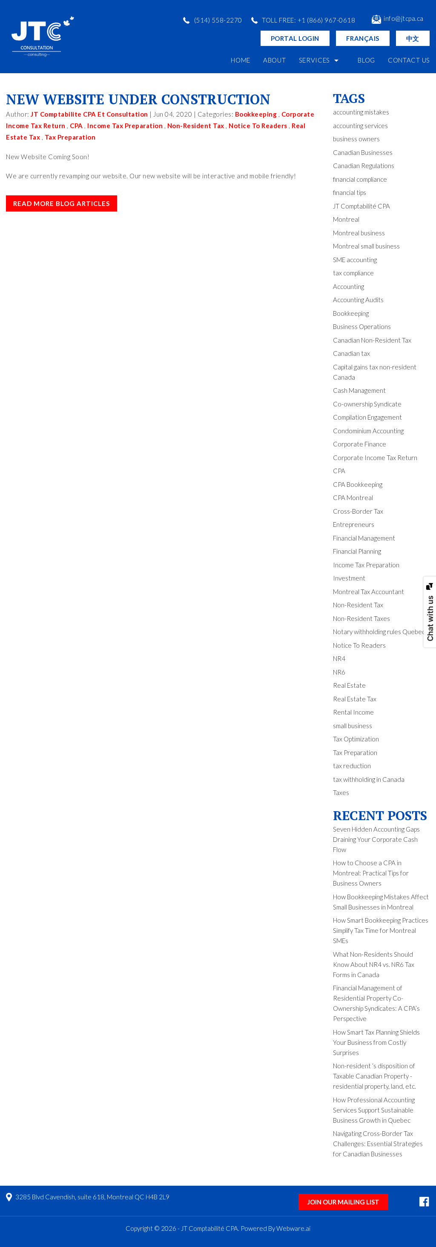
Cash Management (359, 390)
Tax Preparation (70, 137)
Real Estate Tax (354, 699)
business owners (356, 139)
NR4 (339, 658)
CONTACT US (409, 60)
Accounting (348, 286)
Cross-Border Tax (358, 511)
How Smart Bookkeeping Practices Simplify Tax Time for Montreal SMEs (380, 930)
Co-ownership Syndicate (367, 404)
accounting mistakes (361, 112)
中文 (412, 38)
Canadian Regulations (363, 165)
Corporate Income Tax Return (375, 457)
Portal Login (295, 38)
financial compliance (360, 179)
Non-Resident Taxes (361, 618)
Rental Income (353, 712)
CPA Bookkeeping (357, 484)
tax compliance (353, 273)
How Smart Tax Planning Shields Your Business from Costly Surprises (376, 1042)
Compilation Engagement (367, 417)
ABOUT (274, 60)
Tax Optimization (356, 739)
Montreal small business (366, 246)
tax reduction (352, 765)
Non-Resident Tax (195, 125)
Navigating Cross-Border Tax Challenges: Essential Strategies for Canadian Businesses (378, 1144)
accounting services (360, 125)
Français (362, 38)
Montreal (346, 219)
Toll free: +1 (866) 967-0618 (308, 20)
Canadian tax (351, 353)
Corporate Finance (359, 444)
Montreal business (359, 233)
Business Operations (362, 326)
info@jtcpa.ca (404, 18)
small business (352, 725)
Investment (349, 578)
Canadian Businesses (363, 152)
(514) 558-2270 (218, 20)
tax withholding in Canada (368, 779)
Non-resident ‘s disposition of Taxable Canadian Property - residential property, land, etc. (374, 1076)
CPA (76, 125)
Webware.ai (293, 1228)
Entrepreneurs (353, 524)
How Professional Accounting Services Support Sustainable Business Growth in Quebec (374, 1110)
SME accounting (355, 259)
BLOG (366, 60)
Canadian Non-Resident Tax (372, 340)
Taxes (341, 792)
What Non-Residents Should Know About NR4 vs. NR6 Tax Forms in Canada (373, 964)
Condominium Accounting (368, 431)
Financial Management (364, 538)
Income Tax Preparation (125, 125)
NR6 (339, 672)
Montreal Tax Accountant (368, 591)
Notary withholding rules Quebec (379, 631)
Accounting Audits (358, 299)
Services (314, 60)
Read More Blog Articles (61, 203)
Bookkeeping (256, 114)
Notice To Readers (258, 125)
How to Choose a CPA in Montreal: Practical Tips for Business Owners (371, 873)
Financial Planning (357, 551)
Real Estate (349, 685)
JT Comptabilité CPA (361, 206)
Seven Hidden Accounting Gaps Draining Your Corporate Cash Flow (376, 839)
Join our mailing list (343, 1202)
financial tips (349, 192)
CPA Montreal (353, 497)
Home (240, 60)
